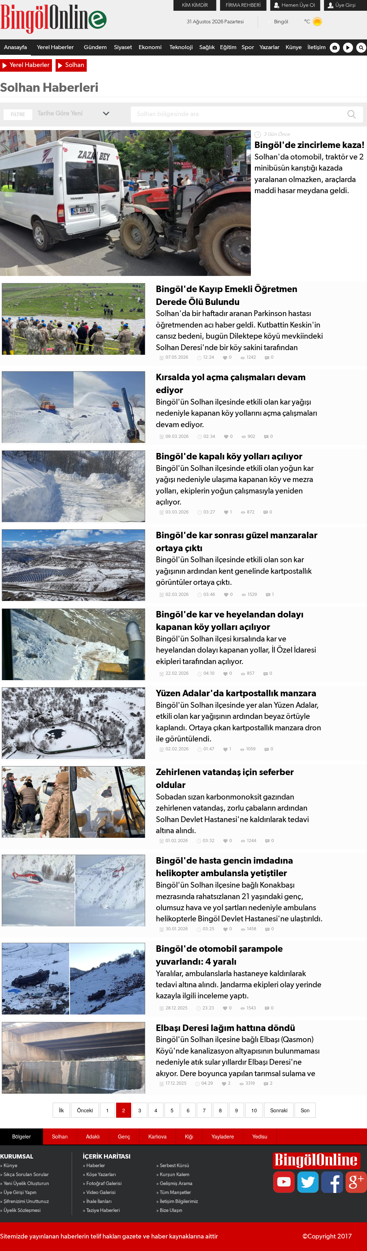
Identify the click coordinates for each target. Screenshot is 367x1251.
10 (254, 1110)
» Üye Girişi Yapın (18, 1192)
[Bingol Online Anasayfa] (317, 1160)
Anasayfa (15, 47)
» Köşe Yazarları (99, 1174)
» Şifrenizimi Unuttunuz (24, 1201)
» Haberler (94, 1165)
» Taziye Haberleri (101, 1210)
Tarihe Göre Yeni (60, 113)
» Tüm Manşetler (173, 1192)
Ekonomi (150, 47)
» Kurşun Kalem (172, 1174)
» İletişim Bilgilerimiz (177, 1201)
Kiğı (189, 1136)
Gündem (95, 47)
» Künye (8, 1165)
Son (305, 1110)
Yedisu (259, 1136)
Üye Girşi (345, 5)
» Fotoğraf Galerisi (102, 1183)
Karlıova (157, 1136)
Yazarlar (269, 47)
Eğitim (228, 47)
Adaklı (93, 1136)
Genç (124, 1136)
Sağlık (207, 47)
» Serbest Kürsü (172, 1165)
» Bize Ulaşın (169, 1210)
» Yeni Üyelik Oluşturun (24, 1183)
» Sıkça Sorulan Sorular (24, 1174)
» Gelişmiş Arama (174, 1183)
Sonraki (278, 1110)
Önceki (85, 1110)
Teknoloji (181, 47)
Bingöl (281, 21)
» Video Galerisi (99, 1192)
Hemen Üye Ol (298, 5)
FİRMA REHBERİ (243, 5)
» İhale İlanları (97, 1201)
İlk (61, 1110)
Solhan (74, 65)
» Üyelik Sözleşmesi (20, 1210)
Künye (294, 47)
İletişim (317, 47)
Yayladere (222, 1136)
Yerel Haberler (55, 47)
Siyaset (123, 47)
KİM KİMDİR (195, 5)
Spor (248, 47)
